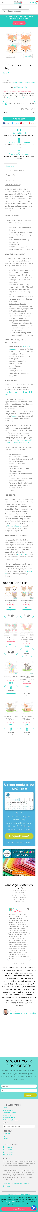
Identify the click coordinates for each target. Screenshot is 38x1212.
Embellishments (29, 82)
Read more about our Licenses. (17, 98)
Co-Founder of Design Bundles (23, 1013)
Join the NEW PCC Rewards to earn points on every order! (19, 17)
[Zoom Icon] (31, 32)
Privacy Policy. (10, 1202)
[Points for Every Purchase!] (19, 140)
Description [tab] (10, 166)
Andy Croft (14, 1011)
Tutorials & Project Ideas (19, 154)
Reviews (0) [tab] (10, 175)
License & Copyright (14, 526)
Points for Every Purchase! (19, 143)
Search (4, 10)
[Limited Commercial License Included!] (3, 90)
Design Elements (17, 82)
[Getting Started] (19, 130)
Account (14, 416)
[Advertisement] (19, 757)
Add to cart (19, 118)
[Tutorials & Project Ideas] (19, 151)
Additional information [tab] (15, 170)
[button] (2, 2)
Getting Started (19, 133)
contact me (21, 554)
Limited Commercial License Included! (17, 92)
